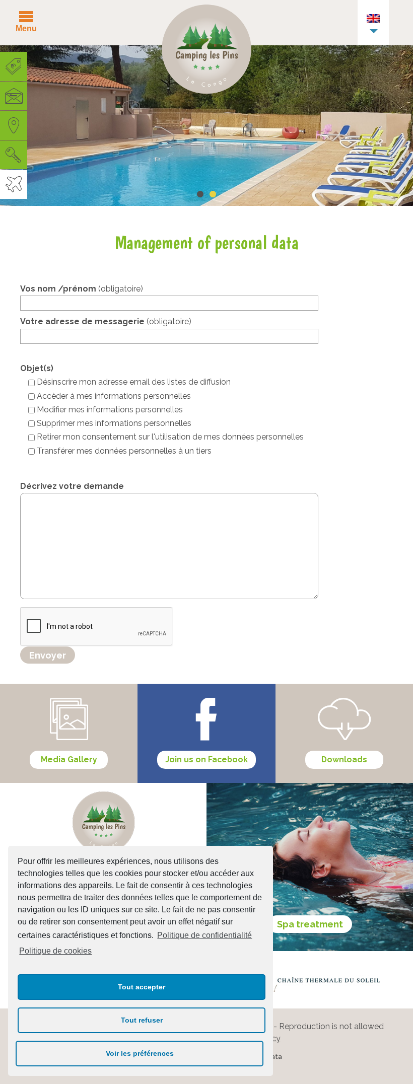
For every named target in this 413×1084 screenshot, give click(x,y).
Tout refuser (142, 1020)
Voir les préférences (140, 1053)
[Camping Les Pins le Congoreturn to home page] (206, 51)
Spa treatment (310, 924)
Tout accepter (141, 987)
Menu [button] (26, 28)
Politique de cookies (55, 951)
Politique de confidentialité (204, 935)
